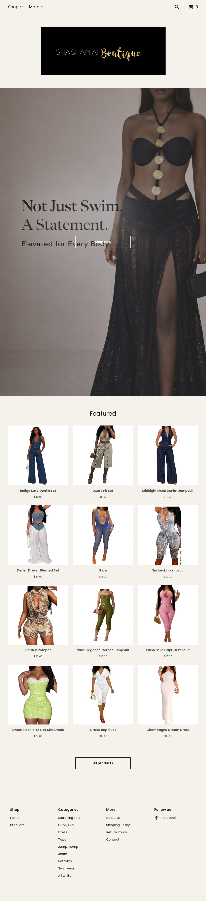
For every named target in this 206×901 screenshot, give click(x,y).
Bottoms (65, 861)
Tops (62, 839)
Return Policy (116, 832)
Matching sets (69, 817)
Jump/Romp (68, 846)
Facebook (169, 817)
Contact (112, 839)
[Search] (176, 7)
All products (103, 763)
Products (17, 825)
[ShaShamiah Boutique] (103, 51)
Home (15, 817)
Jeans (63, 854)
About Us (113, 817)
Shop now (103, 242)
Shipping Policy (118, 825)
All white (64, 875)
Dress (62, 832)
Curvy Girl (66, 825)
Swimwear (66, 868)
